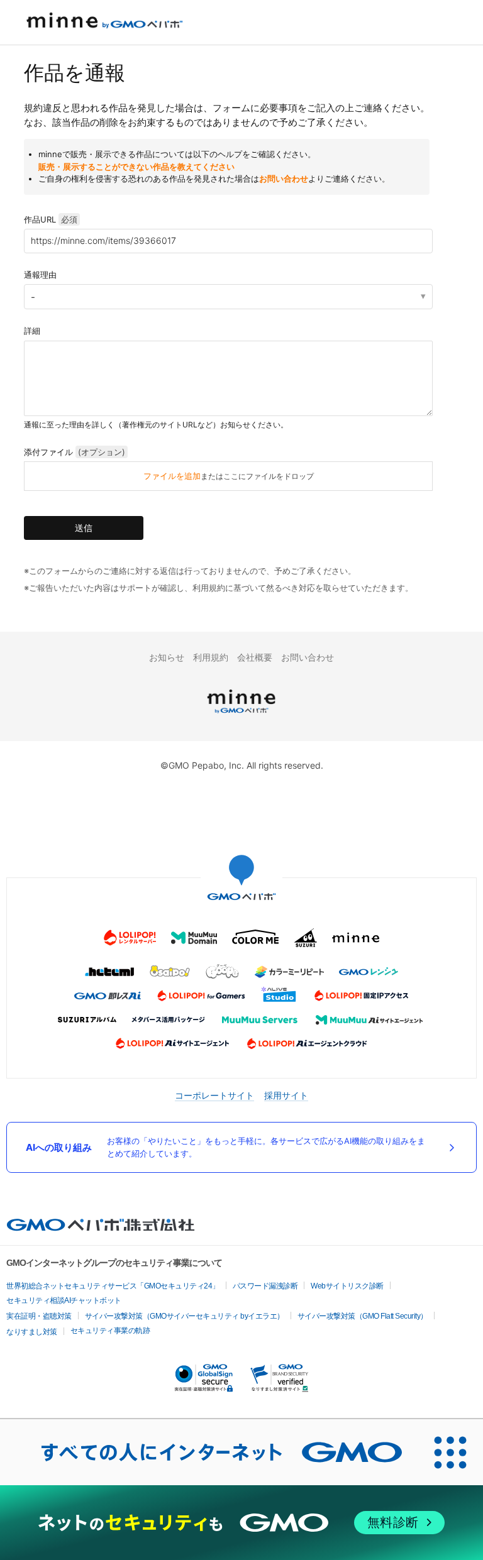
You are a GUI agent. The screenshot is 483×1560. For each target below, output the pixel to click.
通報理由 (40, 275)
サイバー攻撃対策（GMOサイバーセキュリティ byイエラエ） (184, 1316)
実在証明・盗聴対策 (39, 1316)
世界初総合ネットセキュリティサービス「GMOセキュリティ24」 (112, 1286)
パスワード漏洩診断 (265, 1286)
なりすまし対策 (31, 1331)
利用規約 (210, 657)
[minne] (241, 715)
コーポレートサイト (214, 1095)
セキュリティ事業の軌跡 (110, 1330)
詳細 (32, 331)
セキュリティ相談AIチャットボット (63, 1300)
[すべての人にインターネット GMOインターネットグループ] (209, 1452)
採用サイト (286, 1095)
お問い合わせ (283, 178)
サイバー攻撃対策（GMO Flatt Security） (362, 1316)
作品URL (50, 219)
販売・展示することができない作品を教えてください (136, 167)
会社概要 (254, 657)
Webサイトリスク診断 (347, 1286)
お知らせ (166, 657)
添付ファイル (74, 452)
